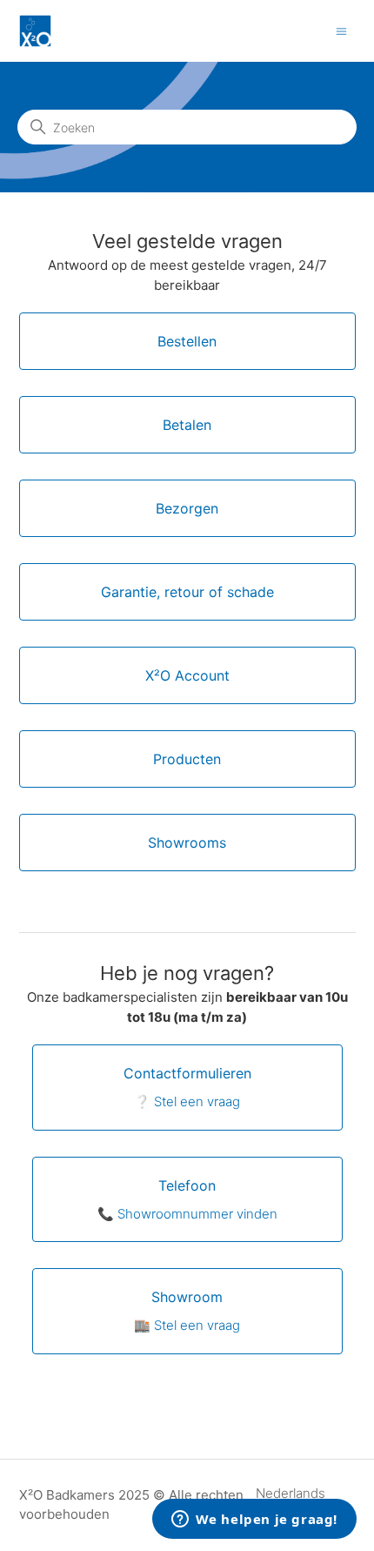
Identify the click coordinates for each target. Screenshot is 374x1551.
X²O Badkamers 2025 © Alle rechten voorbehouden (131, 1505)
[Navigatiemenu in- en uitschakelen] (341, 30)
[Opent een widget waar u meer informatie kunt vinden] (254, 1520)
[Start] (35, 31)
